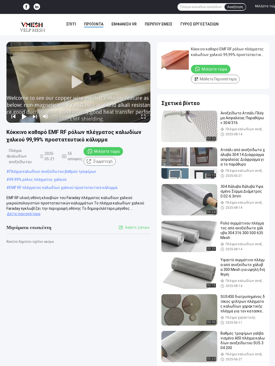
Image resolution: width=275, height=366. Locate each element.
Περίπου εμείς (158, 24)
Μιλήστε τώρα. (107, 151)
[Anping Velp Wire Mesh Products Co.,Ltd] (31, 25)
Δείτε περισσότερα (23, 214)
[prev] (13, 116)
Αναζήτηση (235, 7)
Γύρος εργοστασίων (199, 24)
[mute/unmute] (45, 116)
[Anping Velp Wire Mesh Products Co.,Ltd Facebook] (26, 6)
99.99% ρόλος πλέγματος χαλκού (38, 179)
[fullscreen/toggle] (143, 116)
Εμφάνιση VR (124, 24)
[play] (78, 82)
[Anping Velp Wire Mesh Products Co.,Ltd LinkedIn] (37, 6)
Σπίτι (71, 24)
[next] (35, 116)
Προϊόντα (93, 24)
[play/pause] (24, 116)
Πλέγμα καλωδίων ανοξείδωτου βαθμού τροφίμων (52, 171)
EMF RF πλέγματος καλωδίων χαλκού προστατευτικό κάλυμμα (63, 187)
